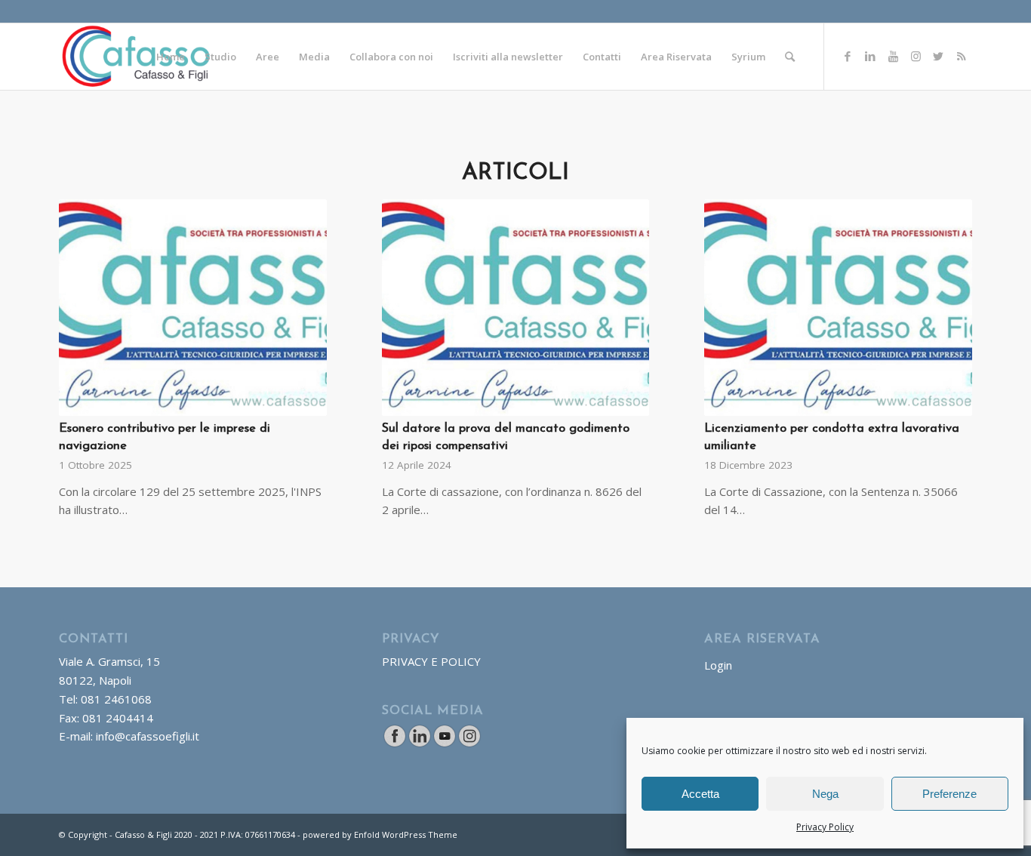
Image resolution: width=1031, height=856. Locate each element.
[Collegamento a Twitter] (938, 56)
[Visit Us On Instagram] (469, 743)
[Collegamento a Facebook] (847, 56)
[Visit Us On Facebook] (394, 743)
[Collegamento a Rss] (960, 56)
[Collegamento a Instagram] (915, 56)
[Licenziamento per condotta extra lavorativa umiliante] (838, 307)
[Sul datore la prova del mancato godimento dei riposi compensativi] (516, 307)
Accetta (700, 793)
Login (718, 665)
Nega (825, 793)
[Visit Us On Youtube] (444, 743)
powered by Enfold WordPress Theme (380, 834)
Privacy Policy (825, 827)
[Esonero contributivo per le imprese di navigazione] (193, 307)
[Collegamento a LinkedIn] (870, 56)
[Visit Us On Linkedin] (419, 743)
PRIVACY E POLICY (431, 661)
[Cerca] (790, 56)
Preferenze (949, 793)
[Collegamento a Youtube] (893, 56)
